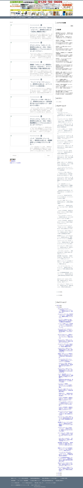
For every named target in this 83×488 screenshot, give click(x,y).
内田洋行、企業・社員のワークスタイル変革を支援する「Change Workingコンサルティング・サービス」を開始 (64, 73)
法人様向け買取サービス (35, 480)
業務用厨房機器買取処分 (35, 478)
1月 (59, 295)
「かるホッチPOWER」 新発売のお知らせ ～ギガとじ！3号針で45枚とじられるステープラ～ (65, 212)
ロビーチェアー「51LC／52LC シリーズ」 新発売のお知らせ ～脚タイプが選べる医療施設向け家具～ (65, 232)
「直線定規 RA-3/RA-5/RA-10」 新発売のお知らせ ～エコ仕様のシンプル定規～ (65, 192)
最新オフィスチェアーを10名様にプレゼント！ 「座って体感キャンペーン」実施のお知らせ (65, 262)
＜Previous (14, 155)
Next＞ (48, 155)
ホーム (12, 17)
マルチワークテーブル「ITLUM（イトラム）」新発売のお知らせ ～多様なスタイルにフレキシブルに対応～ (65, 242)
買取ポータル (13, 478)
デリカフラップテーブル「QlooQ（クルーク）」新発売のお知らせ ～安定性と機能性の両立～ (65, 152)
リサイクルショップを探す (51, 482)
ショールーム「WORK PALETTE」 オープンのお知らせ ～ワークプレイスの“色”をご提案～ (65, 197)
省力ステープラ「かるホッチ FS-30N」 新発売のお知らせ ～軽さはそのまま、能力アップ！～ (64, 280)
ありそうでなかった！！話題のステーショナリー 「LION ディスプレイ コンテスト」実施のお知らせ (65, 142)
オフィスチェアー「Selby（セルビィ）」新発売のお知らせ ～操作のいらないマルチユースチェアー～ (65, 247)
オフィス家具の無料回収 (20, 17)
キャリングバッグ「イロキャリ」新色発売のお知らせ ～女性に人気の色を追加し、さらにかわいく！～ (65, 137)
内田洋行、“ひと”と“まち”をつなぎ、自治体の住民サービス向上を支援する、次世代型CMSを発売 (64, 66)
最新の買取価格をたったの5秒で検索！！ (50, 478)
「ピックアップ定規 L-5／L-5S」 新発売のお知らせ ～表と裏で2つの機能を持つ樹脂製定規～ (65, 126)
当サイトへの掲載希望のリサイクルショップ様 (20, 485)
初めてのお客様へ (37, 17)
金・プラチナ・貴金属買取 (23, 480)
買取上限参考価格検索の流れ (47, 480)
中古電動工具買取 (63, 478)
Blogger (47, 486)
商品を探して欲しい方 (39, 482)
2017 (59, 109)
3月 (59, 110)
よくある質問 (45, 17)
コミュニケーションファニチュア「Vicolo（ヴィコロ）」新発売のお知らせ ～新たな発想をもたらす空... (65, 227)
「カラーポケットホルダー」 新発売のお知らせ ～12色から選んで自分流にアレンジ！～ (65, 252)
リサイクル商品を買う (15, 482)
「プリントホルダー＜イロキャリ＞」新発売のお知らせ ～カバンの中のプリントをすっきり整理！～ (65, 217)
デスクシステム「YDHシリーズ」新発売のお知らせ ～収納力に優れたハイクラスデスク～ (65, 147)
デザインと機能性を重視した (62, 79)
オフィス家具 (58, 101)
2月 (59, 291)
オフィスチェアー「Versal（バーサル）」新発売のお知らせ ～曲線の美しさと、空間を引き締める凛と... (65, 285)
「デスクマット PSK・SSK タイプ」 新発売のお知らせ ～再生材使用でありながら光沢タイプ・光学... (65, 174)
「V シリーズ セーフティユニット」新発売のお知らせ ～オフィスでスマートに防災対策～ (65, 169)
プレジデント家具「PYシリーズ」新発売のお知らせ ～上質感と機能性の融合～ (65, 202)
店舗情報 (29, 17)
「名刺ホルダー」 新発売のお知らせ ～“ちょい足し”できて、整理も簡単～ (65, 207)
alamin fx (13, 161)
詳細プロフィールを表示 (15, 162)
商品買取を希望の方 (59, 480)
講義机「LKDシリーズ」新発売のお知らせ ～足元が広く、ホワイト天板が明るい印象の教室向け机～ (65, 164)
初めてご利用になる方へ (36, 485)
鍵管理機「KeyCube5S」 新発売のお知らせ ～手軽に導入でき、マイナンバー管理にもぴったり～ (64, 34)
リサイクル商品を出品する (27, 482)
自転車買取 (13, 480)
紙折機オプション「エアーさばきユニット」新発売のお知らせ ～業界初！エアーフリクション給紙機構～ (65, 237)
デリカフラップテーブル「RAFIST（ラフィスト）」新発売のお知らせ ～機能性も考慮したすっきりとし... (65, 120)
